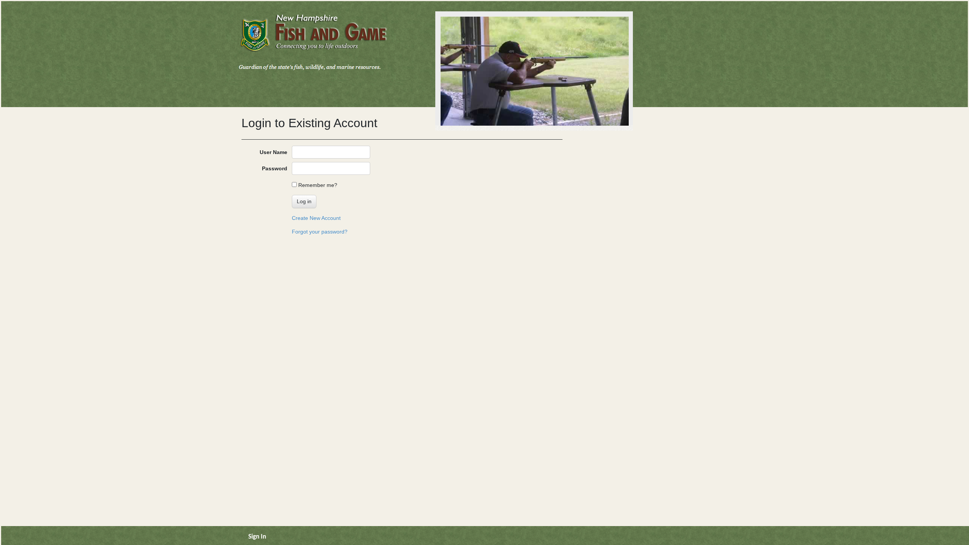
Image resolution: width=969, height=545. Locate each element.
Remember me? (317, 185)
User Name (273, 152)
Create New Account (316, 218)
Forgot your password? (319, 232)
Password (274, 168)
